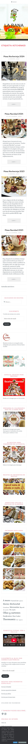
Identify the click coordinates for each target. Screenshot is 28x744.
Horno (6, 604)
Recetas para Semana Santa (8, 697)
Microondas (14, 607)
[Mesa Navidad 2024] (14, 137)
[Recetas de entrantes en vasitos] (14, 494)
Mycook (22, 607)
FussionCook (15, 601)
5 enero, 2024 (14, 174)
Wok (17, 619)
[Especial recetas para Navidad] (14, 395)
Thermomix (9, 619)
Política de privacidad (6, 726)
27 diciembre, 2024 (14, 116)
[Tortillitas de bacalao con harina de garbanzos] (19, 538)
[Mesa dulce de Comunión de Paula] (19, 574)
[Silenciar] (20, 645)
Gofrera (21, 600)
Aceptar (15, 742)
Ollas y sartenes (11, 612)
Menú (15, 2)
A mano (6, 600)
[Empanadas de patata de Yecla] (8, 538)
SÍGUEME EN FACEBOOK (10, 703)
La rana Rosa (14, 27)
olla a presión (5, 609)
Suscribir (7, 324)
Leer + (16, 105)
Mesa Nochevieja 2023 (14, 171)
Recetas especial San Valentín (8, 690)
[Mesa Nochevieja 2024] (14, 80)
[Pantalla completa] (23, 645)
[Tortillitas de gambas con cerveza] (8, 550)
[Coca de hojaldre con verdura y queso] (19, 562)
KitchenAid (15, 604)
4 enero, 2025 (14, 59)
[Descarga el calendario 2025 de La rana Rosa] (14, 426)
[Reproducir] (5, 645)
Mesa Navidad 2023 (14, 230)
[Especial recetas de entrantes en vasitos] (19, 550)
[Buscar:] (12, 302)
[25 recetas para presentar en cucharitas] (8, 574)
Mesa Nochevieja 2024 (14, 56)
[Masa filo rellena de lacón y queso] (8, 562)
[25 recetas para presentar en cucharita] (14, 462)
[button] (8, 361)
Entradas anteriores (7, 287)
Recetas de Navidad (6, 687)
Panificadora (7, 616)
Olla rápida (12, 610)
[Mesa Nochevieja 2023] (14, 196)
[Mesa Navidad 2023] (14, 255)
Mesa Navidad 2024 (14, 113)
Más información (22, 742)
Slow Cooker (16, 616)
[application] (14, 640)
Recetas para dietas (6, 693)
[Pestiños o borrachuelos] (19, 586)
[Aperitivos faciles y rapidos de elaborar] (14, 522)
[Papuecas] (8, 586)
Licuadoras (6, 607)
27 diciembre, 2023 (14, 232)
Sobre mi (3, 722)
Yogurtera (21, 619)
